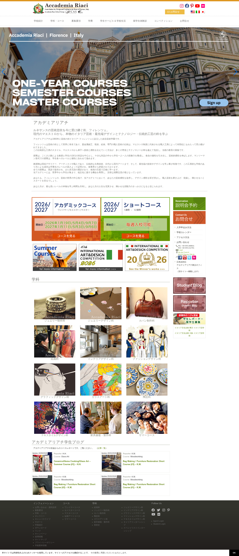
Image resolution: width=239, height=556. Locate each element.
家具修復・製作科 (102, 522)
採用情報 (39, 536)
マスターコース (71, 513)
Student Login (159, 524)
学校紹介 (38, 21)
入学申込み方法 (184, 227)
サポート (39, 522)
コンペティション (163, 21)
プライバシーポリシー (44, 542)
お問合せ (174, 11)
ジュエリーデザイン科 (133, 507)
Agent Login (158, 521)
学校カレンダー (184, 232)
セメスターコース (72, 510)
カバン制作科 (100, 513)
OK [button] (234, 553)
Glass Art (65, 456)
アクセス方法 (183, 237)
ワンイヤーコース (72, 507)
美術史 (97, 525)
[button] (117, 113)
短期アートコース (72, 516)
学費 (90, 21)
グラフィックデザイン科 (134, 513)
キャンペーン (41, 534)
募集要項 (76, 21)
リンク (38, 531)
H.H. (64, 454)
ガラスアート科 (101, 519)
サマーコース (70, 519)
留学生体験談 (140, 21)
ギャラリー (40, 516)
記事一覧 (102, 448)
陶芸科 (97, 516)
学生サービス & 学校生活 (113, 21)
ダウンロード (41, 528)
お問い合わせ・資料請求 (45, 507)
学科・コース (57, 21)
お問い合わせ (183, 242)
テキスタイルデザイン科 (134, 519)
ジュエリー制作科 (102, 510)
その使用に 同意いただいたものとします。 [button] (109, 553)
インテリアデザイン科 (133, 510)
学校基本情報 (41, 545)
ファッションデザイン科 (134, 516)
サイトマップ (41, 539)
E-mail (180, 250)
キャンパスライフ (43, 519)
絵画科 (97, 507)
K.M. (134, 454)
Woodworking (136, 456)
